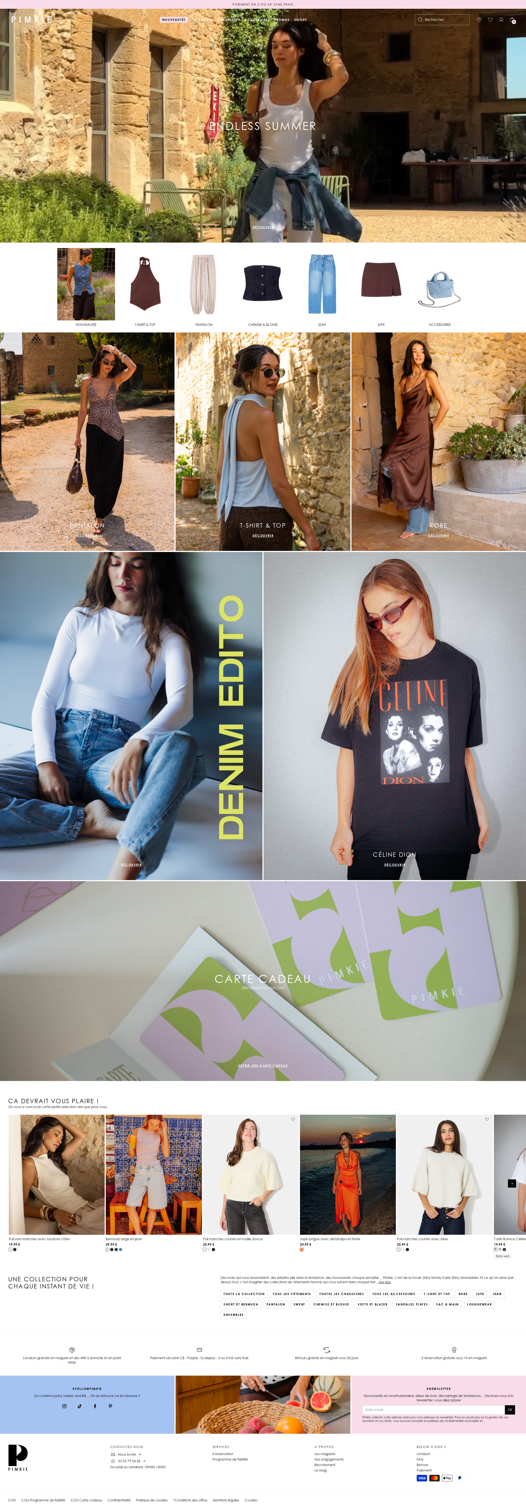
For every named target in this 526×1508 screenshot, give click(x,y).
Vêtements (202, 20)
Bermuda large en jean (124, 1239)
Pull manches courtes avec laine (422, 1239)
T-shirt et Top (437, 1294)
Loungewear (479, 1304)
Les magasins (325, 1454)
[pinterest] (110, 1407)
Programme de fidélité (230, 1459)
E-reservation (223, 1454)
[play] (515, 234)
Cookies (251, 1500)
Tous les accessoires (394, 1294)
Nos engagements (329, 1459)
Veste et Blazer (373, 1304)
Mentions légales (226, 1500)
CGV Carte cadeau (86, 1500)
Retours (422, 1465)
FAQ (420, 1459)
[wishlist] (490, 19)
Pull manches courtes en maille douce (233, 1239)
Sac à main (447, 1304)
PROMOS (282, 20)
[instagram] (64, 1407)
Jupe (480, 1294)
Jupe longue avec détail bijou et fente (330, 1239)
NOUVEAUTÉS (174, 20)
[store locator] (479, 19)
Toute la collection (244, 1294)
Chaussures (229, 20)
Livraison (423, 1454)
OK (510, 1410)
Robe (463, 1294)
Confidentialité (119, 1500)
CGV (12, 1500)
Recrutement (325, 1465)
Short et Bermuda (241, 1304)
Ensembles (234, 1315)
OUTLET (300, 20)
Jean (497, 1294)
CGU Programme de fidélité (43, 1500)
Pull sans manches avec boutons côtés (39, 1239)
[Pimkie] (31, 19)
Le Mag (321, 1470)
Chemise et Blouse (331, 1304)
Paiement (424, 1470)
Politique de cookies (152, 1500)
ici (481, 1420)
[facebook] (95, 1407)
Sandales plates (412, 1304)
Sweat (299, 1304)
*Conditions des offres (190, 1500)
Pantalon (276, 1304)
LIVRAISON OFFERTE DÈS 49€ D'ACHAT (263, 4)
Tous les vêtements (292, 1294)
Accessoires (257, 20)
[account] (501, 19)
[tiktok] (80, 1407)
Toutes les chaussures (341, 1294)
